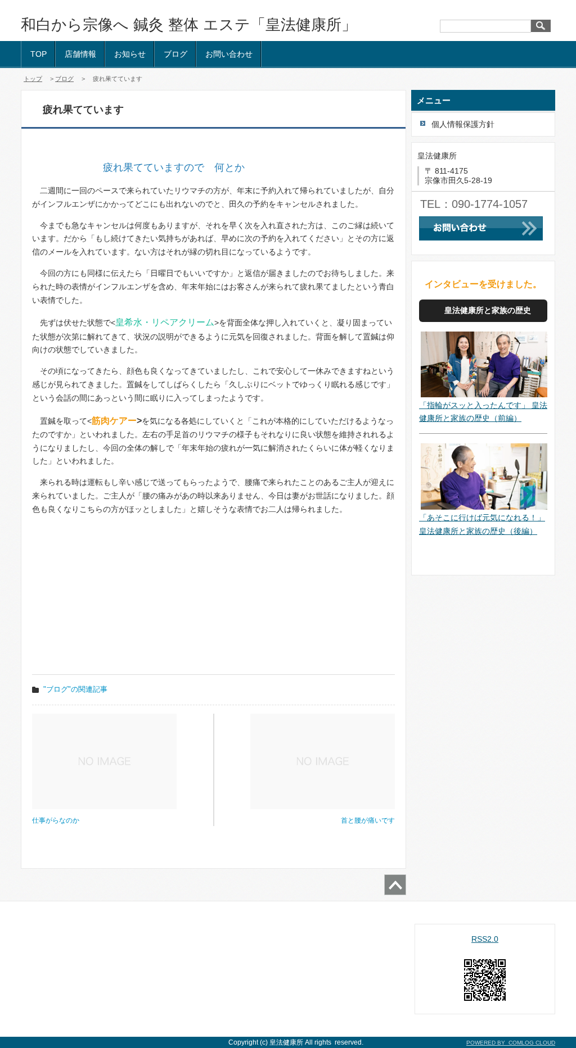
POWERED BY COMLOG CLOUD (510, 1043)
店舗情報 (80, 53)
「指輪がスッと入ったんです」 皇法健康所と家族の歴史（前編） (483, 412)
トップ (33, 78)
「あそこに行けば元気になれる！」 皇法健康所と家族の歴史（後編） (482, 524)
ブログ (175, 53)
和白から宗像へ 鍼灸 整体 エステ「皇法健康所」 (189, 24)
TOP (38, 53)
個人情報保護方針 (462, 124)
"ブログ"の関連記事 (75, 689)
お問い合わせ (229, 53)
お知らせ (130, 53)
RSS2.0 (484, 938)
